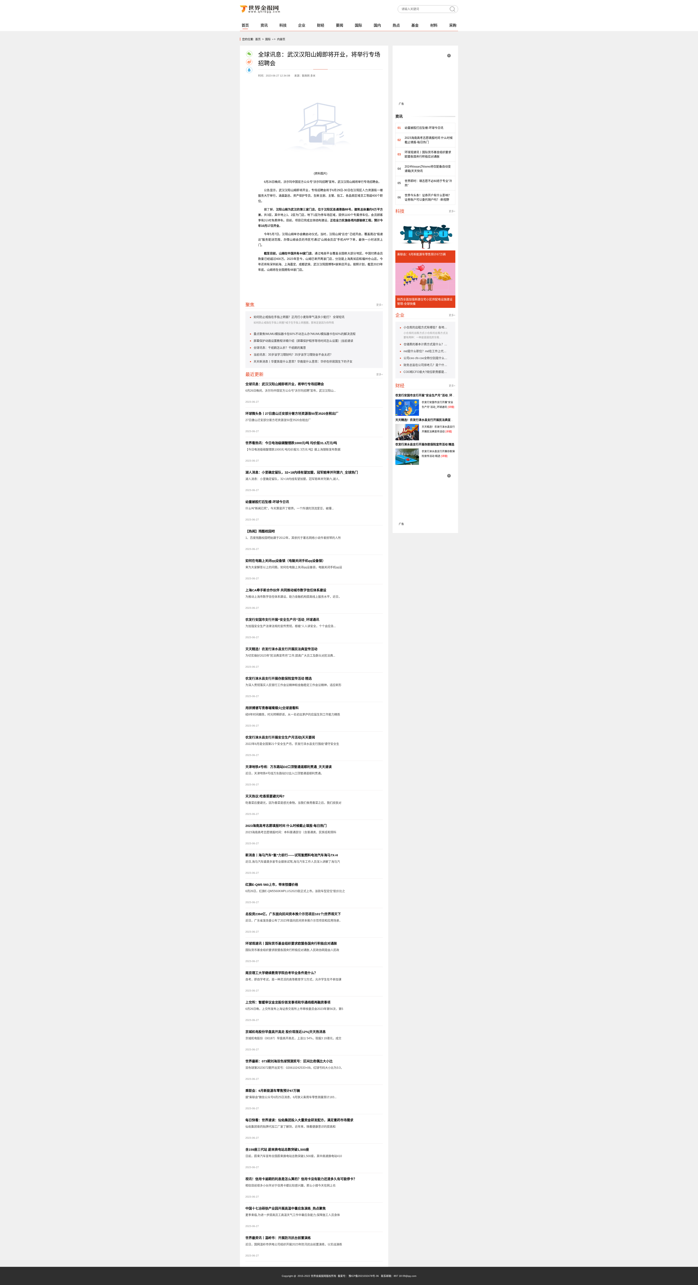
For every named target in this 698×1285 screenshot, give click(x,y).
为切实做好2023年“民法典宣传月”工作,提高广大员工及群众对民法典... (290, 655)
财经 (320, 25)
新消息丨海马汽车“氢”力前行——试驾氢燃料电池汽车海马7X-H (291, 855)
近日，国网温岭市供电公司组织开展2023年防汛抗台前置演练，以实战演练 (293, 1244)
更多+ (379, 304)
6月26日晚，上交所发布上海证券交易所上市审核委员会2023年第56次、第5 (294, 1008)
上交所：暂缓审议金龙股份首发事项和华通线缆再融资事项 (287, 1002)
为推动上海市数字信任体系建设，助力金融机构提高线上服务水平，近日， (293, 596)
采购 (452, 25)
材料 (434, 25)
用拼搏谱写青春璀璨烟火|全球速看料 (272, 708)
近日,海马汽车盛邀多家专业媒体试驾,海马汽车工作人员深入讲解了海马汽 (292, 861)
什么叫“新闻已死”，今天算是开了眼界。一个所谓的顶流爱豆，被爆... (289, 508)
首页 (245, 25)
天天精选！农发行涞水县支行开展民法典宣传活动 (281, 649)
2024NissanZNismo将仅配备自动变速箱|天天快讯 (428, 168)
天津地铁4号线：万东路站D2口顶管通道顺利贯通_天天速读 (288, 767)
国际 (358, 25)
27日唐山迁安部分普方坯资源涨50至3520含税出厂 (278, 420)
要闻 (339, 25)
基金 (415, 25)
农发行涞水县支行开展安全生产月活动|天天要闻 (280, 737)
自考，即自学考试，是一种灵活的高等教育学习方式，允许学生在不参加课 (293, 979)
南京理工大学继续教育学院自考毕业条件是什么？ (281, 973)
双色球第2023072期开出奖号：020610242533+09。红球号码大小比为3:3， (294, 1067)
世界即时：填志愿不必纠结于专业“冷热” (428, 183)
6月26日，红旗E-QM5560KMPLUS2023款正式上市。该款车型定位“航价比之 (295, 891)
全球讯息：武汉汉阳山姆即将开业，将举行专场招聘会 (284, 384)
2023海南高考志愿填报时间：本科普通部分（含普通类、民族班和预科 (290, 832)
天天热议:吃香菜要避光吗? (264, 796)
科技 (283, 25)
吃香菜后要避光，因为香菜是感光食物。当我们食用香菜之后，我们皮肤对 (293, 802)
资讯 (264, 25)
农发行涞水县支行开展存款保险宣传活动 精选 (278, 678)
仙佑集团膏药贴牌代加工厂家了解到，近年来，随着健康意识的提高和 (290, 1126)
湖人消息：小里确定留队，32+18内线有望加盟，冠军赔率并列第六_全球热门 (301, 472)
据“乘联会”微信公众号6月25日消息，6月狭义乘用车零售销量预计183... (290, 1097)
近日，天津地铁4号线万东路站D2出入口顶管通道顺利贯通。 (284, 773)
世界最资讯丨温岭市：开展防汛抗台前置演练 (278, 1238)
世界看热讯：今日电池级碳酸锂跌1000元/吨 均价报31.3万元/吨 (291, 443)
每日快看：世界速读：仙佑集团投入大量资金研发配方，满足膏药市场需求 (299, 1120)
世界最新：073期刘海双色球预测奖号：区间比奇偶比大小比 (289, 1061)
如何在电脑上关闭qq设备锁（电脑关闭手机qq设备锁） (285, 561)
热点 (396, 25)
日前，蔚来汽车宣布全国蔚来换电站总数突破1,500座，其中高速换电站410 (293, 1156)
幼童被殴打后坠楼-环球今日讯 (267, 502)
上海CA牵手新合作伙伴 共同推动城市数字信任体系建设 (285, 590)
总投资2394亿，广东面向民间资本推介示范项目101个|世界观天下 (293, 914)
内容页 (281, 39)
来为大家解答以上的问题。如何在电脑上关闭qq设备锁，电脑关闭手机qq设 (293, 567)
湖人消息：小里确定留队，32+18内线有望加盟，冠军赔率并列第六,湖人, (292, 478)
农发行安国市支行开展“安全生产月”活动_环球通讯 (282, 620)
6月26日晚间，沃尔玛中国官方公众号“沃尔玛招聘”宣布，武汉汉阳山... (290, 390)
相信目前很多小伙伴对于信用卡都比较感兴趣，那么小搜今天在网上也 (290, 1185)
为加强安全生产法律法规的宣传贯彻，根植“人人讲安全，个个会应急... (290, 626)
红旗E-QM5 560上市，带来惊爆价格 (271, 884)
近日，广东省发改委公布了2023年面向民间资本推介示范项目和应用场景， (293, 920)
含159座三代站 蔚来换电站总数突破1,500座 (277, 1149)
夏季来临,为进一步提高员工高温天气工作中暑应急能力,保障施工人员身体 (292, 1214)
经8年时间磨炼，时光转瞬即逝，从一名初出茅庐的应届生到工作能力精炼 (292, 714)
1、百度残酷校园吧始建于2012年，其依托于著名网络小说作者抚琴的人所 (293, 537)
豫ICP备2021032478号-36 (364, 1275)
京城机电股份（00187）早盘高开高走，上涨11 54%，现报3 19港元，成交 (293, 1038)
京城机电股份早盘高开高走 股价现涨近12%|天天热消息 (285, 1032)
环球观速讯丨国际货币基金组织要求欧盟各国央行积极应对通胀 (291, 943)
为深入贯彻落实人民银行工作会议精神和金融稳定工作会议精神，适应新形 (293, 685)
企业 (301, 25)
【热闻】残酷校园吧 (260, 531)
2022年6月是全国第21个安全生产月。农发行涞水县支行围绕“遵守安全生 (292, 743)
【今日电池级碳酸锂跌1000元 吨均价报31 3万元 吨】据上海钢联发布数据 (292, 449)
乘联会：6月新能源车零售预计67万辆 (272, 1091)
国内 (377, 25)
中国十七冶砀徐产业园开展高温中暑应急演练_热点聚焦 (285, 1208)
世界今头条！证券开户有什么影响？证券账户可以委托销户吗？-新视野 (428, 197)
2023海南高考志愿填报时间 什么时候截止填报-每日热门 (286, 826)
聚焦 (249, 304)
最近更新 (254, 374)
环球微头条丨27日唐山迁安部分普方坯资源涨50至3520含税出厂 (291, 413)
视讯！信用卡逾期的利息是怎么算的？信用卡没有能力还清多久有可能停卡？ (301, 1179)
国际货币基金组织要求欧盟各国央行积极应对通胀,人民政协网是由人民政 (292, 950)
